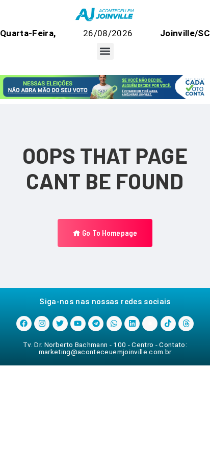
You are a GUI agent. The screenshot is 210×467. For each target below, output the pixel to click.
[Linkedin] (132, 323)
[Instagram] (41, 323)
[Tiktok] (168, 323)
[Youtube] (78, 323)
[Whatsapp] (114, 323)
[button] (105, 51)
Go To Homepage (109, 232)
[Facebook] (24, 323)
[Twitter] (60, 323)
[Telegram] (95, 323)
